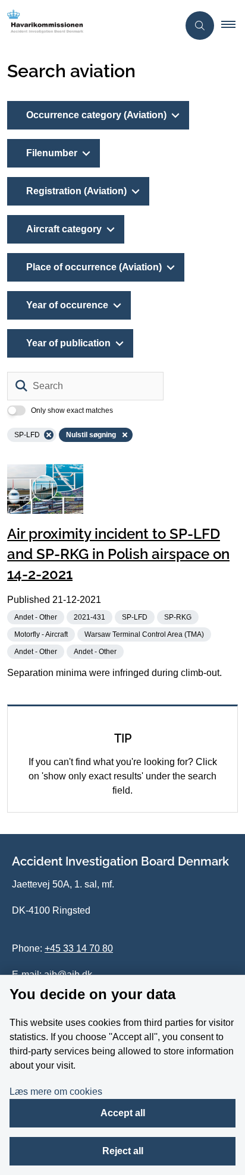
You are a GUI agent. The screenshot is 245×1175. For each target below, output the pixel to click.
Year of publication (68, 343)
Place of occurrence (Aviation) (94, 267)
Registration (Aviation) (76, 191)
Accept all (122, 1113)
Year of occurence (67, 305)
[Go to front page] (89, 26)
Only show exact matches (72, 410)
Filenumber (51, 153)
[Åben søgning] (200, 25)
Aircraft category (64, 229)
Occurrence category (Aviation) (96, 115)
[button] (233, 25)
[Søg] (21, 386)
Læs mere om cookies (56, 1091)
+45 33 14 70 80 (79, 948)
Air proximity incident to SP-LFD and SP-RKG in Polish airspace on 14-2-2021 (118, 554)
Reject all (122, 1151)
